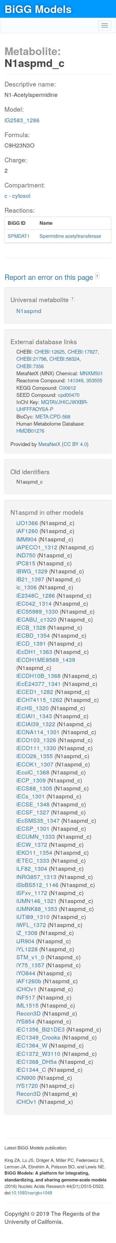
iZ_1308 (27, 932)
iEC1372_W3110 (39, 1053)
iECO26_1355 (35, 756)
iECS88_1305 (35, 788)
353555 (94, 380)
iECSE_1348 (33, 804)
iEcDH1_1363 (35, 651)
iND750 (26, 555)
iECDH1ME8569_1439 (45, 659)
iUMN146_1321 (37, 900)
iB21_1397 (31, 579)
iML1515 (28, 1005)
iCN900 (26, 1077)
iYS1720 (28, 1085)
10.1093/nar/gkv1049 (31, 1192)
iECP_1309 (31, 780)
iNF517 (26, 997)
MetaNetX (49, 444)
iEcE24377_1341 (39, 683)
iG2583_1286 (22, 120)
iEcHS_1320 (33, 708)
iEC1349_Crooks (39, 1037)
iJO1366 (28, 523)
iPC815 (26, 563)
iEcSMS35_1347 (38, 820)
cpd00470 (68, 394)
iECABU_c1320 (37, 619)
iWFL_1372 (32, 924)
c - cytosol (17, 195)
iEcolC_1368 (33, 772)
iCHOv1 (27, 989)
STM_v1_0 (31, 957)
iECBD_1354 (33, 635)
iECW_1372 (32, 844)
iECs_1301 (31, 796)
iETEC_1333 (33, 860)
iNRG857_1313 (37, 876)
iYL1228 (27, 949)
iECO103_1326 (37, 740)
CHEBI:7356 (30, 366)
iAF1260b (29, 981)
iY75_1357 (31, 965)
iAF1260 (28, 531)
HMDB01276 (30, 430)
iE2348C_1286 (36, 595)
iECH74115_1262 (40, 699)
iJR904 (26, 941)
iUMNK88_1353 (37, 908)
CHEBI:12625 (50, 351)
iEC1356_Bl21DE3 (41, 1029)
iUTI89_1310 (33, 916)
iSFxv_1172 (32, 892)
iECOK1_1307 (35, 764)
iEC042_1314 (34, 603)
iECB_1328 (31, 627)
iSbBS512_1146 (38, 884)
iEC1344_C (32, 1069)
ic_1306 (27, 587)
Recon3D (29, 1013)
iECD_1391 (32, 643)
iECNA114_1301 (38, 732)
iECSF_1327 (33, 812)
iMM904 (27, 539)
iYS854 (26, 1021)
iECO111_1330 (37, 748)
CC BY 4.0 (75, 444)
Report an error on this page (49, 277)
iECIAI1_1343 (35, 716)
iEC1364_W (32, 1045)
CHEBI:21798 (31, 358)
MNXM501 (91, 373)
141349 (75, 380)
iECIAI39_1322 (36, 724)
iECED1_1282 (35, 691)
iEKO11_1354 (35, 852)
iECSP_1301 (33, 828)
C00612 (67, 387)
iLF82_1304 (32, 868)
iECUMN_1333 (36, 836)
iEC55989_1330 (38, 611)
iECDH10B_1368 (39, 675)
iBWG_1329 (32, 571)
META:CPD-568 (52, 416)
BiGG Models (38, 8)
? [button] (97, 275)
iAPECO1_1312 (37, 547)
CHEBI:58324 (64, 358)
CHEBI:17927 (83, 351)
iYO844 (26, 973)
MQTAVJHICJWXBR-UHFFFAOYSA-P (52, 405)
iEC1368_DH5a (37, 1061)
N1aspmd (28, 311)
